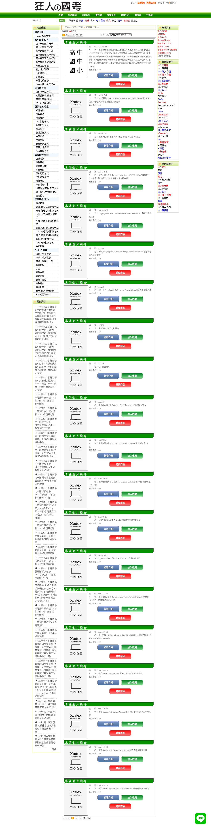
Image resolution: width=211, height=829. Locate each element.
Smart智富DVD (43, 294)
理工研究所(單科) (44, 103)
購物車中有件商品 (167, 3)
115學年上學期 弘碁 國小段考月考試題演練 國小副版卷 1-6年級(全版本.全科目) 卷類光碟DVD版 (46, 366)
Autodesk (162, 102)
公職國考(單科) (42, 199)
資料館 (98, 15)
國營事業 (40, 129)
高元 (81, 20)
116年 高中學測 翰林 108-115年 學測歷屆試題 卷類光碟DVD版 (45, 704)
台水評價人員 (42, 151)
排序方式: (105, 35)
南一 (160, 183)
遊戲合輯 (40, 272)
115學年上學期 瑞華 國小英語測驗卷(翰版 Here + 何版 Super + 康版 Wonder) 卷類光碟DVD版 (46, 383)
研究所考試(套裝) (44, 92)
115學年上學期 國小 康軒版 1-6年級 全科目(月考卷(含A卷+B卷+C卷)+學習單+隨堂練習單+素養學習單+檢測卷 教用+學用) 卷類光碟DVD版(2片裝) (46, 591)
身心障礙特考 (42, 184)
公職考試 (40, 159)
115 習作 (162, 78)
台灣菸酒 (40, 118)
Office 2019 (163, 115)
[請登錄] (141, 3)
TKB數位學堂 (164, 130)
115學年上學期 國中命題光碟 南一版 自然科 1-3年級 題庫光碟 (46, 561)
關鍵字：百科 (92, 27)
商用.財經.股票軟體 (45, 291)
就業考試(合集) (42, 106)
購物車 (138, 15)
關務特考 (40, 196)
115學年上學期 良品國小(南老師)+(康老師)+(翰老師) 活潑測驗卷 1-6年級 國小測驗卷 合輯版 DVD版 (46, 333)
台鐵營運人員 (42, 133)
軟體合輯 (40, 265)
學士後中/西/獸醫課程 (46, 192)
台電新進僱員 (42, 125)
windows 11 (163, 136)
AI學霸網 (162, 96)
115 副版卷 (163, 68)
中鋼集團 (40, 140)
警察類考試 (41, 166)
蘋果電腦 (40, 276)
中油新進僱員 (42, 121)
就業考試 (40, 170)
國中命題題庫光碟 (44, 44)
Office (160, 111)
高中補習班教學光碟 (45, 62)
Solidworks (163, 127)
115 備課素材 (164, 81)
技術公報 (39, 32)
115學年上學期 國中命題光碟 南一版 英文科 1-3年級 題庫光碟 (46, 550)
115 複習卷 (163, 87)
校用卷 (126, 20)
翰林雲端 (100, 20)
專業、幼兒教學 (43, 257)
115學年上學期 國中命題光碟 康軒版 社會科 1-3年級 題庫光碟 (46, 525)
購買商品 (120, 84)
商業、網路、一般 (44, 261)
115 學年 (162, 90)
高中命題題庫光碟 (44, 51)
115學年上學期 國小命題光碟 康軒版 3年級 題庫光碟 (46, 633)
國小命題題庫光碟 (44, 47)
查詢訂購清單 (164, 56)
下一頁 (79, 35)
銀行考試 (40, 110)
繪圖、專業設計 (43, 254)
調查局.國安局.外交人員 (47, 188)
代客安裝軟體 (164, 158)
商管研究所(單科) (44, 99)
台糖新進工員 (42, 144)
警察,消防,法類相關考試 (47, 207)
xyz (159, 139)
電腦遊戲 (40, 283)
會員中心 (125, 15)
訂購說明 (72, 15)
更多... (55, 749)
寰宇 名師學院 (42, 69)
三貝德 (161, 148)
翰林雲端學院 (42, 66)
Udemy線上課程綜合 (45, 84)
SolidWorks (163, 124)
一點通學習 (163, 142)
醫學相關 (40, 287)
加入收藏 (132, 75)
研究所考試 (40, 88)
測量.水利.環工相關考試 (47, 228)
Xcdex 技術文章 (43, 36)
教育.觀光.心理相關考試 (47, 210)
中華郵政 (40, 114)
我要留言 (111, 15)
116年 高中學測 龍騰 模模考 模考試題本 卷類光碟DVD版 (45, 715)
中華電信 (40, 136)
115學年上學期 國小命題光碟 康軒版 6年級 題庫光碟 (46, 622)
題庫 (120, 20)
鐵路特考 (40, 162)
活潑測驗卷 (163, 204)
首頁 (61, 15)
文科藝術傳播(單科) (45, 95)
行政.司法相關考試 (45, 242)
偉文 (108, 20)
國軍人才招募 (42, 147)
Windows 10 (163, 133)
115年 (160, 93)
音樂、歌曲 (41, 280)
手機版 (149, 15)
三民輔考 (162, 145)
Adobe (160, 99)
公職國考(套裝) (42, 155)
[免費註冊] (151, 3)
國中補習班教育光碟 (45, 58)
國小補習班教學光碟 (45, 55)
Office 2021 (163, 118)
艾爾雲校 (40, 77)
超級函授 (73, 20)
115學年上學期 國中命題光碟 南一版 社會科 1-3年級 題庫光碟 (46, 411)
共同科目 (40, 246)
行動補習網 (41, 73)
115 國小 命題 (164, 71)
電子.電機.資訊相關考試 (47, 235)
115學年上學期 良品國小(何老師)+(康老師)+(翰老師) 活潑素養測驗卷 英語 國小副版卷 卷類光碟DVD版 (46, 350)
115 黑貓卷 (163, 84)
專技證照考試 (42, 173)
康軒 (160, 173)
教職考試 (40, 181)
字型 (38, 269)
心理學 (161, 155)
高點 (87, 20)
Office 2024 (163, 121)
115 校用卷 (163, 65)
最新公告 (86, 15)
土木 (93, 20)
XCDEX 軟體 (41, 250)
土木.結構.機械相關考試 (47, 231)
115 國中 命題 (164, 74)
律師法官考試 (42, 177)
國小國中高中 (41, 40)
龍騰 (160, 170)
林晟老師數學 (42, 80)
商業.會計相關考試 (45, 239)
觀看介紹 (108, 75)
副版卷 (134, 20)
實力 (114, 20)
